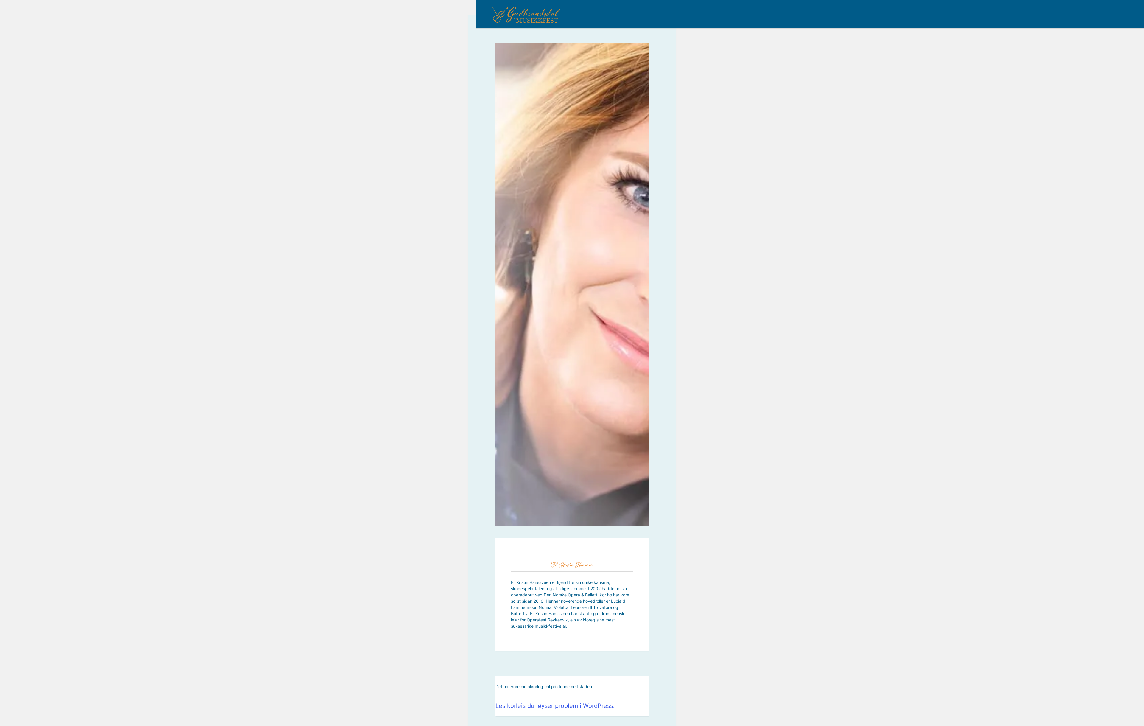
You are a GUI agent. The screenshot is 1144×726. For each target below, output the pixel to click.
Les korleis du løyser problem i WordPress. (555, 705)
